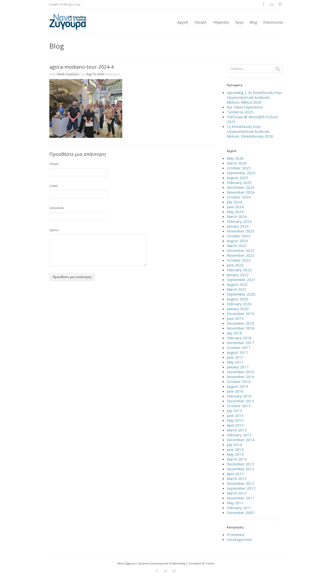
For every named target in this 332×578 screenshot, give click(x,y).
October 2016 (239, 381)
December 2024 (240, 187)
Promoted (235, 534)
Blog (253, 22)
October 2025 (239, 167)
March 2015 (237, 430)
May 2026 (235, 158)
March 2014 (237, 459)
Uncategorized (239, 539)
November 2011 (240, 497)
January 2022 (238, 274)
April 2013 (235, 473)
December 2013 (240, 464)
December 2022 (240, 250)
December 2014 (240, 439)
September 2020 (241, 294)
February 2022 (239, 269)
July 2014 (234, 444)
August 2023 (237, 240)
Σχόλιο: (54, 230)
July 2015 (234, 410)
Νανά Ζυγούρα (67, 74)
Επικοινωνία (273, 22)
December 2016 (240, 371)
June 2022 (235, 265)
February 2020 (239, 303)
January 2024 (238, 226)
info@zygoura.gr (70, 4)
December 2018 (240, 323)
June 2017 (235, 357)
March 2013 (237, 478)
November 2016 (240, 376)
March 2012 (237, 493)
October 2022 (239, 260)
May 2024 (235, 211)
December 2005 (240, 512)
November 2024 (240, 192)
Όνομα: (54, 163)
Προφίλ (200, 22)
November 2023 (240, 231)
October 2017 (239, 347)
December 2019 (240, 313)
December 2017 (240, 342)
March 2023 (237, 245)
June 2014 (235, 449)
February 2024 (239, 221)
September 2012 (241, 488)
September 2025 (241, 172)
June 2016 (235, 391)
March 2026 (237, 163)
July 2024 (234, 201)
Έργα (239, 22)
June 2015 (235, 415)
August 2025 (237, 177)
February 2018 (239, 337)
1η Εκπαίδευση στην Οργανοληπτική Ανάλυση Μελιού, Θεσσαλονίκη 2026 (250, 131)
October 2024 (239, 197)
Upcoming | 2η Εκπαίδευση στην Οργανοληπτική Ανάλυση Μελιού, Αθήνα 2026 (254, 97)
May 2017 (235, 362)
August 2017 (237, 352)
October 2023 (239, 235)
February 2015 (239, 434)
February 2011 (239, 507)
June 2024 (235, 206)
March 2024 (237, 216)
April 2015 (235, 425)
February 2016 (239, 396)
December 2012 (240, 483)
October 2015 (239, 405)
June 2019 (235, 318)
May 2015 (235, 420)
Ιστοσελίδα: (56, 208)
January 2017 (238, 366)
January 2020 (238, 308)
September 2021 (241, 279)
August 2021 (237, 284)
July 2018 (234, 332)
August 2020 (237, 299)
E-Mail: (53, 186)
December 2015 (240, 400)
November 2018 (240, 328)
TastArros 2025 (240, 111)
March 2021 (237, 289)
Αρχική (182, 22)
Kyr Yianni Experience (245, 107)
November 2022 (240, 255)
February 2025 (239, 182)
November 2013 (240, 468)
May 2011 (235, 502)
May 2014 (235, 454)
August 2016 (237, 386)
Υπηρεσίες (221, 22)
